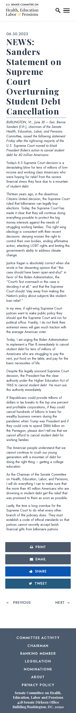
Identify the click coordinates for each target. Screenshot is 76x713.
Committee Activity (38, 637)
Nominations (38, 669)
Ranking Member (38, 653)
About (38, 677)
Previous (22, 602)
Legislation (38, 661)
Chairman (38, 645)
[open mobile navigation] (66, 10)
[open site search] (58, 10)
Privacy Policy (38, 685)
